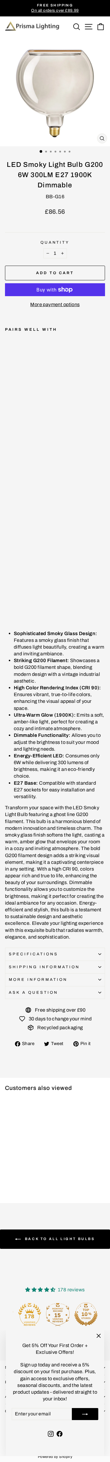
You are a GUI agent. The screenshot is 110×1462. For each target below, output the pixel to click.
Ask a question (33, 992)
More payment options (54, 304)
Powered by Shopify (55, 1457)
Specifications (33, 954)
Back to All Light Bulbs (59, 1239)
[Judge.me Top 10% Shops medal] (83, 1314)
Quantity (55, 242)
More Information (38, 979)
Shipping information (44, 967)
